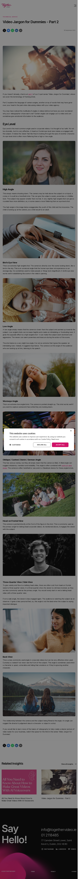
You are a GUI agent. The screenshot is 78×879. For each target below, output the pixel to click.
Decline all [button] (42, 445)
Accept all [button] (60, 445)
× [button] (71, 431)
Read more (55, 439)
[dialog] (39, 439)
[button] (15, 445)
